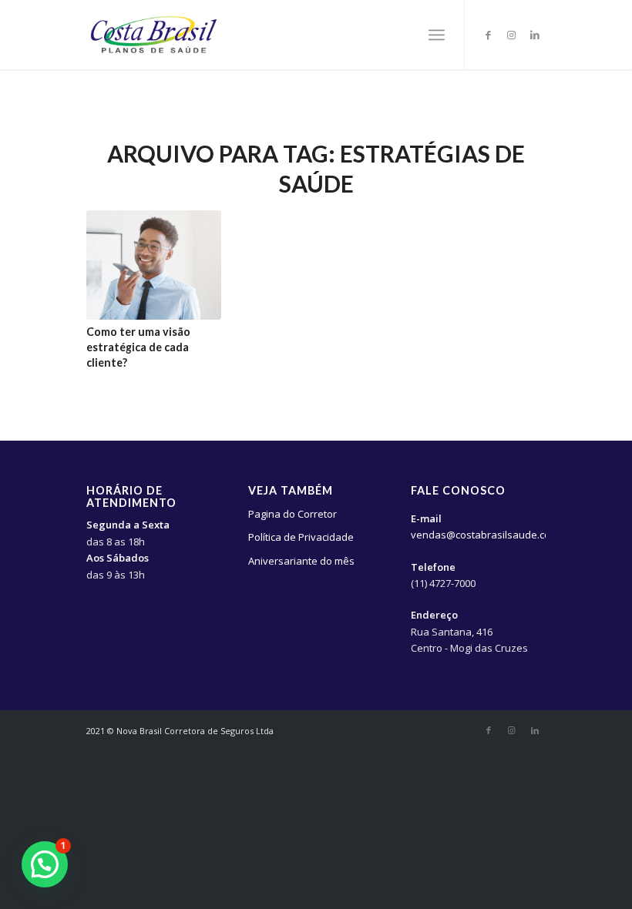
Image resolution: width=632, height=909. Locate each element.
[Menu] (437, 34)
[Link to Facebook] (488, 34)
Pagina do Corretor (292, 514)
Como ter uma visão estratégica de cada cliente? (138, 347)
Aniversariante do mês (301, 561)
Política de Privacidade (301, 537)
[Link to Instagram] (511, 34)
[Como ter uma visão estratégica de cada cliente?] (153, 265)
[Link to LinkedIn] (534, 34)
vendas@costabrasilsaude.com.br (491, 535)
